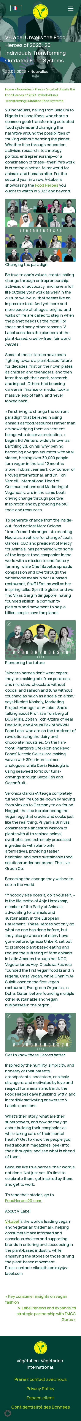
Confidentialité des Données (40, 1407)
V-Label (12, 1221)
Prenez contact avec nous (40, 1379)
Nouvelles (39, 71)
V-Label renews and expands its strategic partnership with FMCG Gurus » (46, 1313)
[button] (8, 1413)
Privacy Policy (40, 1388)
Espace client (40, 1398)
